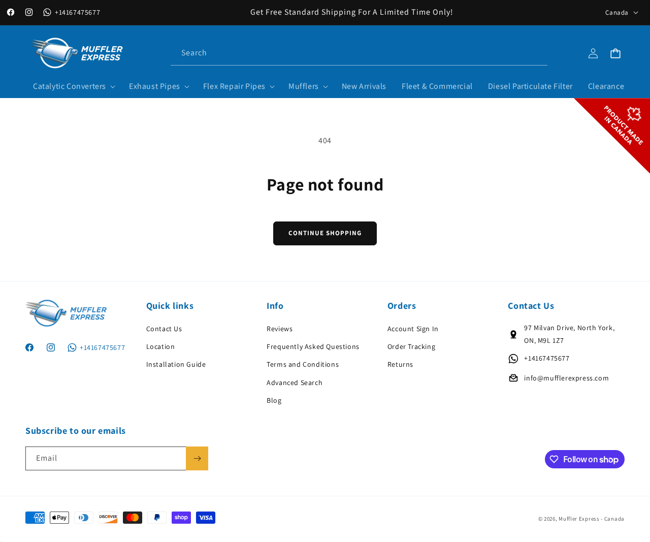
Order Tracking (411, 346)
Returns (400, 364)
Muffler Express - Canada (592, 518)
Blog (274, 400)
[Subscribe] (197, 458)
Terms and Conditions (303, 364)
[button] (73, 86)
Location (160, 346)
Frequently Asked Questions (313, 346)
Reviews (279, 328)
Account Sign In (413, 328)
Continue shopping (325, 233)
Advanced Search (294, 382)
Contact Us (164, 328)
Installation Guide (176, 364)
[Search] (536, 53)
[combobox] (359, 53)
